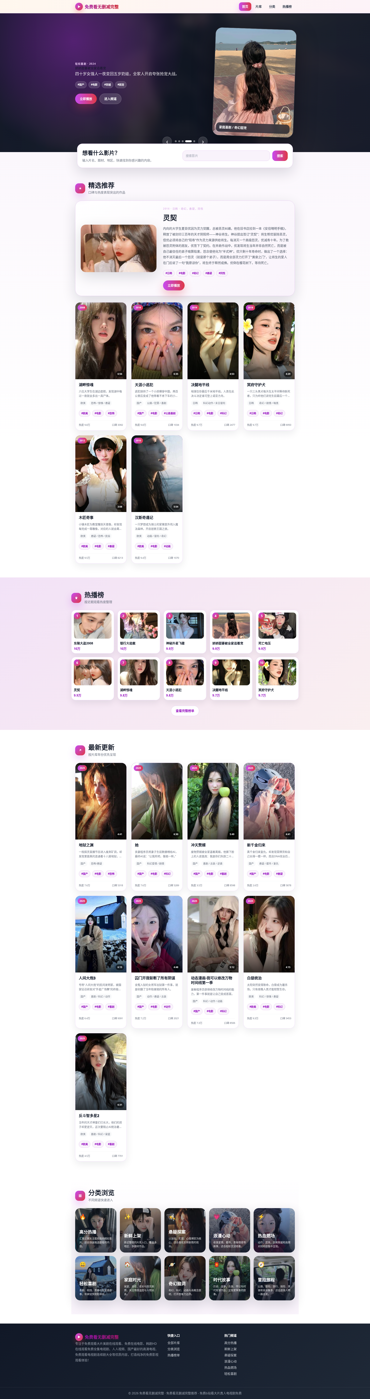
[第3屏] (183, 141)
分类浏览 (173, 1349)
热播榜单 (173, 1355)
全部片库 (173, 1343)
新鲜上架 (230, 1349)
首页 (245, 6)
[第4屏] (186, 141)
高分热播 (230, 1343)
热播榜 (287, 6)
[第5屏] (192, 141)
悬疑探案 (230, 1355)
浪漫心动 (230, 1361)
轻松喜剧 (230, 1374)
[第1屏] (176, 141)
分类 (272, 6)
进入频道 (110, 102)
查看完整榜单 (185, 711)
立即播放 (86, 102)
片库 (259, 6)
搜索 (280, 156)
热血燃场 (230, 1367)
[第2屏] (179, 141)
